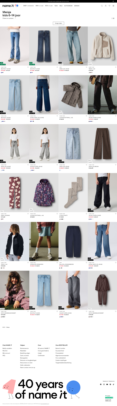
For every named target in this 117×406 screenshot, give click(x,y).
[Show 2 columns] (112, 18)
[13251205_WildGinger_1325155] (1, 219)
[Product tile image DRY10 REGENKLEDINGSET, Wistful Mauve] (14, 290)
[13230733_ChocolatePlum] (89, 121)
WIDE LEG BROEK (94, 166)
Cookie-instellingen (61, 360)
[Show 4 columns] (113, 18)
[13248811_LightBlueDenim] (32, 121)
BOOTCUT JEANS (6, 68)
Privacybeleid (59, 353)
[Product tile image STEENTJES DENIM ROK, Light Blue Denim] (44, 241)
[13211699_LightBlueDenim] (2, 170)
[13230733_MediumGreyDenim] (59, 316)
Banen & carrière (60, 348)
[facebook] (101, 384)
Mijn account (6, 353)
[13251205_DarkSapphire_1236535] (2, 219)
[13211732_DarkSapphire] (61, 219)
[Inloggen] (106, 6)
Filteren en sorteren (8, 18)
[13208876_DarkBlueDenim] (2, 121)
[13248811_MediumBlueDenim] (31, 121)
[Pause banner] (113, 1)
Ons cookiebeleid (61, 358)
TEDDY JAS (92, 68)
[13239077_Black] (4, 316)
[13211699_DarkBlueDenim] (3, 170)
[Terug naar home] (10, 6)
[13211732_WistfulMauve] (60, 219)
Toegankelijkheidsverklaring (63, 362)
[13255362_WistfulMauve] (92, 72)
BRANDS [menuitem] (76, 6)
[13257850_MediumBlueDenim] (1, 72)
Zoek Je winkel (24, 355)
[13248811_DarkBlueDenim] (30, 121)
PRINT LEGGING (5, 215)
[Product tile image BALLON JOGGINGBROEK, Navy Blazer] (73, 241)
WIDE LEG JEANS (64, 68)
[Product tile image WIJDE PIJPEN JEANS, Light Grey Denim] (44, 143)
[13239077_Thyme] (2, 316)
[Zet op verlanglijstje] (28, 67)
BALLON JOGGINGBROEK (66, 264)
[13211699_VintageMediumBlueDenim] (4, 170)
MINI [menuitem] (39, 5)
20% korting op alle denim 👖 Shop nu (58, 1)
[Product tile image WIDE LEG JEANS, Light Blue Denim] (73, 46)
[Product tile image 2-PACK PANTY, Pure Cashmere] (73, 192)
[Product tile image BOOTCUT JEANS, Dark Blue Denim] (44, 46)
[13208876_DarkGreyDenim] (4, 121)
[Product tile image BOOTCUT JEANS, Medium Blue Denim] (14, 46)
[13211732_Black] (62, 219)
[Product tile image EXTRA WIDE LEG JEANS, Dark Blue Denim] (44, 94)
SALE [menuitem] (60, 6)
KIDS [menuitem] (49, 5)
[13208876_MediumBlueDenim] (3, 121)
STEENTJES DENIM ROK (36, 264)
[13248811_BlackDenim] (33, 121)
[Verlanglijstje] (109, 6)
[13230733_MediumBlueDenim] (90, 121)
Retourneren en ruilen (26, 362)
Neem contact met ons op (27, 367)
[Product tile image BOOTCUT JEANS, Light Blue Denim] (44, 290)
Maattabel (23, 351)
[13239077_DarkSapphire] (3, 316)
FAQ (4, 355)
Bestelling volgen (25, 353)
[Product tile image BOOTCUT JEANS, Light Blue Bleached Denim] (14, 94)
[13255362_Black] (90, 72)
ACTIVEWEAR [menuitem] (68, 6)
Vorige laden (58, 23)
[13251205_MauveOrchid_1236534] (3, 219)
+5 (34, 170)
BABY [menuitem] (28, 5)
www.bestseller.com (45, 403)
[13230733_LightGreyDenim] (30, 170)
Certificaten (41, 355)
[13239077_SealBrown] (89, 316)
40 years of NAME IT (44, 348)
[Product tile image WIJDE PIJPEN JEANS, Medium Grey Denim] (73, 290)
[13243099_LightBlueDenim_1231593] (59, 170)
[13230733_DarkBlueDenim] (91, 121)
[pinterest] (110, 384)
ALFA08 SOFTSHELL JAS (66, 117)
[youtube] (107, 384)
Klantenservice (24, 348)
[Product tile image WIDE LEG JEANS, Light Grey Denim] (14, 143)
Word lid (5, 351)
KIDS (4, 327)
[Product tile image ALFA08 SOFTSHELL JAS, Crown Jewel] (44, 192)
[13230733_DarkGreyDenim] (92, 121)
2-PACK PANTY (63, 215)
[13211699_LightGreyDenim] (1, 170)
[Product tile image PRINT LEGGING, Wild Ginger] (14, 192)
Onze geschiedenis (43, 351)
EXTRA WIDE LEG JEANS (37, 117)
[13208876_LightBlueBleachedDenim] (1, 121)
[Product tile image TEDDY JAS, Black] (14, 241)
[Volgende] (27, 46)
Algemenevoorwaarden (62, 355)
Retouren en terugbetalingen (28, 360)
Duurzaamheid (60, 351)
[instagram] (104, 384)
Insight (40, 353)
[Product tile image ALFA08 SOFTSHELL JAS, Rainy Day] (73, 94)
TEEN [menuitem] (56, 6)
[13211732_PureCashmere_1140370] (59, 219)
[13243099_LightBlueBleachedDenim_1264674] (60, 170)
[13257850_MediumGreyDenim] (3, 72)
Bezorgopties (24, 358)
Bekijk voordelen (7, 348)
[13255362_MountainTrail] (91, 72)
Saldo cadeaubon (25, 365)
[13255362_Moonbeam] (89, 72)
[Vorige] (1, 46)
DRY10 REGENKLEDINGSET (8, 313)
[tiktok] (113, 384)
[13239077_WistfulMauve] (1, 316)
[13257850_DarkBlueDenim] (2, 72)
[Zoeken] (102, 6)
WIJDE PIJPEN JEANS (95, 117)
